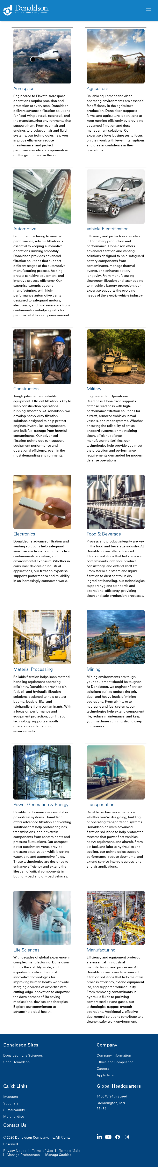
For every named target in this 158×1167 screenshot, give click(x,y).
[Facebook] (119, 1145)
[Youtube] (110, 1145)
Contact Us (14, 1125)
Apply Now (105, 1075)
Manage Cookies (58, 1154)
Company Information (114, 1055)
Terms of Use (42, 1150)
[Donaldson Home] (72, 10)
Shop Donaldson (16, 1062)
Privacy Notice (15, 1150)
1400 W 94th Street (112, 1096)
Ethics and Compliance (115, 1062)
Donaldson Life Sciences (23, 1055)
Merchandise (13, 1116)
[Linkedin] (101, 1145)
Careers (103, 1068)
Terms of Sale (69, 1150)
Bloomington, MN (111, 1103)
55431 (102, 1109)
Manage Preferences (23, 1154)
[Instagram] (128, 1145)
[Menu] (148, 10)
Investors (10, 1096)
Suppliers (11, 1103)
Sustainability (14, 1109)
